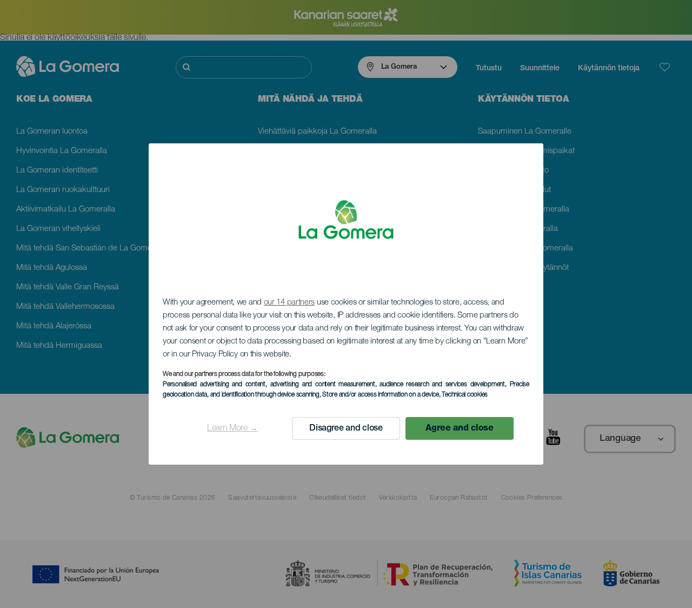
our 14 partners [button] (289, 303)
